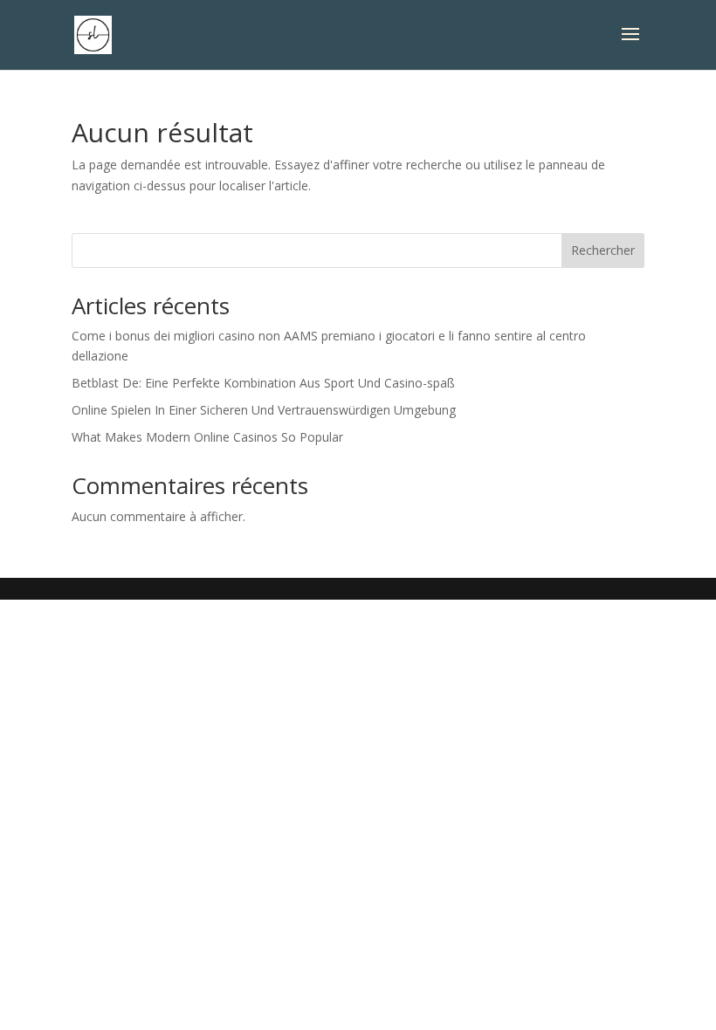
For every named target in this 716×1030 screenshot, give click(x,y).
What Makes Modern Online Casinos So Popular (207, 437)
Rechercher (603, 250)
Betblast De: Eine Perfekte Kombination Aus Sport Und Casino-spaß (263, 382)
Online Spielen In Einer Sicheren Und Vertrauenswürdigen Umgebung (264, 410)
